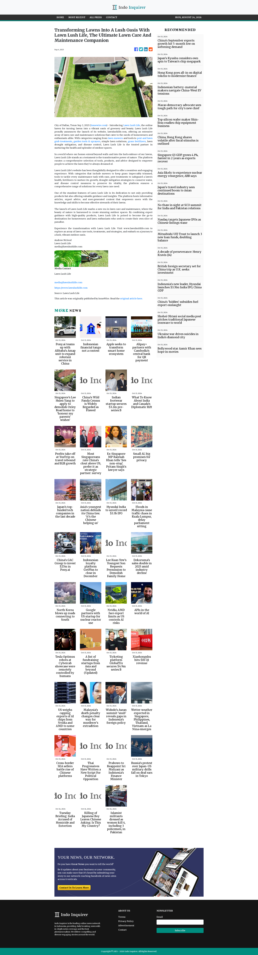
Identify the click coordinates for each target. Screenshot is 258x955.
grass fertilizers (137, 141)
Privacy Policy (126, 921)
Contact (122, 929)
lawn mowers (115, 138)
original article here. (131, 298)
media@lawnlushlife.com (68, 282)
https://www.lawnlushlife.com (70, 287)
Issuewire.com (98, 125)
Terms (122, 917)
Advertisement (126, 925)
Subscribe (180, 930)
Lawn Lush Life (131, 125)
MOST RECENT (76, 17)
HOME (60, 17)
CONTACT (111, 17)
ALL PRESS (96, 17)
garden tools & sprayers (87, 141)
